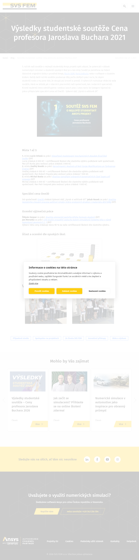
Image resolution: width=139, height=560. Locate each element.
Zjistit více (33, 283)
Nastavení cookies (97, 291)
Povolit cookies (42, 291)
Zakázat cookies (69, 291)
